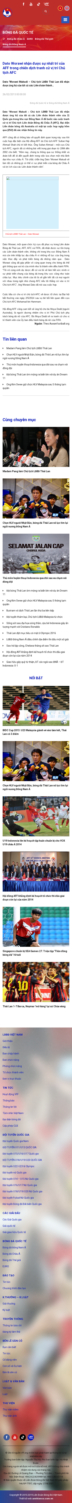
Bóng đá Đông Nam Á (14, 44)
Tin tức (8, 1087)
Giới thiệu (8, 1041)
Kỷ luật (6, 1310)
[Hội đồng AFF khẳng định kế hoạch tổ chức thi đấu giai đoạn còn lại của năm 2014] (36, 872)
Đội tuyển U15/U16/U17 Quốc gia (21, 1153)
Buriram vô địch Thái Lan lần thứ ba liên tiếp (30, 610)
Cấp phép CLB (10, 1125)
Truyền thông (13, 1319)
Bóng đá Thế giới (44, 39)
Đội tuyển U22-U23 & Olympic (18, 1166)
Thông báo (9, 1100)
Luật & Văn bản (13, 1381)
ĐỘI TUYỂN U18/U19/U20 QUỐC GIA (22, 1160)
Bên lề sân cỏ (12, 1340)
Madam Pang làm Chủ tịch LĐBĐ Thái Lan (29, 348)
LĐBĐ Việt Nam (13, 1034)
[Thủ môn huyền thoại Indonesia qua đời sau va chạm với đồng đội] (36, 554)
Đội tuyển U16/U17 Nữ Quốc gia (20, 1185)
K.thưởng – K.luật (15, 1297)
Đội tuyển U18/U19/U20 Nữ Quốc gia (22, 1191)
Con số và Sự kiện (12, 1366)
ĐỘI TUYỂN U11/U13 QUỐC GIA (20, 1147)
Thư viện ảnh (10, 1415)
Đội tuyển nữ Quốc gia (14, 1172)
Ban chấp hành (11, 1053)
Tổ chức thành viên (13, 1072)
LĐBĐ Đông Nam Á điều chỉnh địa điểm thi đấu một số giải (37, 639)
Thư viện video (11, 1409)
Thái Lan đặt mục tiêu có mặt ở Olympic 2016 (31, 633)
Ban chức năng (11, 1059)
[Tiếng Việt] (60, 8)
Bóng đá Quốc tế (38, 103)
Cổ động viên (10, 1359)
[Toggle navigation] (65, 19)
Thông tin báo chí (12, 1325)
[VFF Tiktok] (38, 4)
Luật (5, 1394)
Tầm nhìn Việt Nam (13, 1113)
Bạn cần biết (9, 1347)
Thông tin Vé (10, 1106)
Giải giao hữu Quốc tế (14, 1232)
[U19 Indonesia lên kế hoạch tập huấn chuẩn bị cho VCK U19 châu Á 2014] (36, 816)
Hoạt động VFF (11, 1094)
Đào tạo (8, 1275)
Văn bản (7, 1387)
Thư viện (9, 1403)
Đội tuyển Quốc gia (16, 1134)
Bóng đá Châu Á (16, 39)
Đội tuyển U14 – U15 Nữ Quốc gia (20, 1178)
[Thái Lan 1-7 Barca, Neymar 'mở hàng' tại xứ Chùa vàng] (36, 982)
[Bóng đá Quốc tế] (4, 39)
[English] (66, 8)
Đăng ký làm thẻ (11, 1331)
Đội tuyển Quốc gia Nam (16, 1141)
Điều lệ (6, 1047)
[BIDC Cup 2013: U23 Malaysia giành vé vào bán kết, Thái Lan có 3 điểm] (36, 706)
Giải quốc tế (9, 1225)
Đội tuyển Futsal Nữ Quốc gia (18, 1197)
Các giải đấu (11, 1213)
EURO (30, 39)
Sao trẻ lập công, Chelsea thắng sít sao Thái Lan (32, 645)
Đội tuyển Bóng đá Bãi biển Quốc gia (22, 1204)
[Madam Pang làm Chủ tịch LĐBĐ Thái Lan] (36, 447)
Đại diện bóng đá (12, 1119)
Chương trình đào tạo (14, 1288)
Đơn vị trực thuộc (12, 1078)
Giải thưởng (9, 1303)
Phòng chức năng (12, 1066)
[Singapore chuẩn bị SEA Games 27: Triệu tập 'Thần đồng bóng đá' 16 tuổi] (36, 927)
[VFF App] (46, 4)
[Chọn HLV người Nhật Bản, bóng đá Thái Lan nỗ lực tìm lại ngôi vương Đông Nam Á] (36, 498)
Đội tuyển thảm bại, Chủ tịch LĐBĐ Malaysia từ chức (34, 616)
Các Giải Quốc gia (12, 1219)
